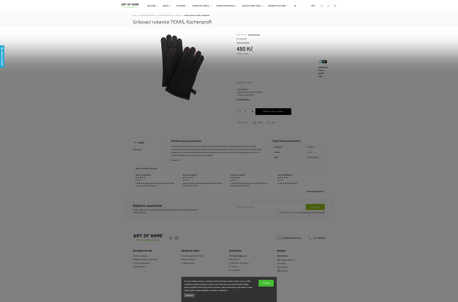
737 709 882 (319, 238)
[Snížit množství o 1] (240, 111)
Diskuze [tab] (137, 149)
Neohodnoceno (254, 35)
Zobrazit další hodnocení (315, 191)
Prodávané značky (187, 263)
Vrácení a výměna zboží (141, 263)
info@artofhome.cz (292, 238)
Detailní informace (243, 99)
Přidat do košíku (273, 111)
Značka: (243, 43)
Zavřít (313, 131)
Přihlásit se (315, 207)
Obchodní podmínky (140, 256)
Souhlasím (266, 283)
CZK (313, 6)
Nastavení (189, 295)
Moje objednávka (139, 267)
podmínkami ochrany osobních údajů (312, 212)
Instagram (176, 238)
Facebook (170, 238)
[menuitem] (152, 6)
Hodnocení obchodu (188, 259)
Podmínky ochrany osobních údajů (145, 259)
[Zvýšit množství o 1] (252, 111)
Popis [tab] (141, 143)
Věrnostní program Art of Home (192, 256)
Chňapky (310, 147)
